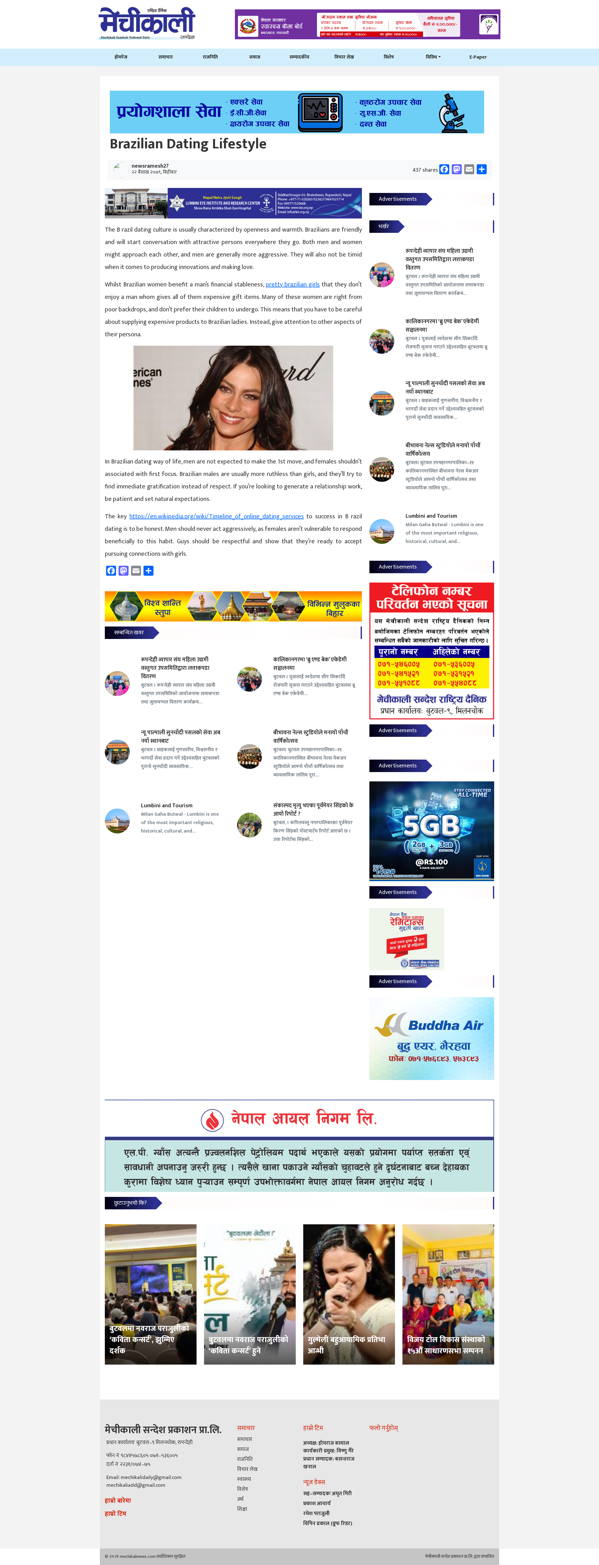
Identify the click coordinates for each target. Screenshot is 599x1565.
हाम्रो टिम (115, 1514)
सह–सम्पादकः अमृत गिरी (327, 1493)
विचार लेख (344, 57)
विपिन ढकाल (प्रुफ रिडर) (327, 1523)
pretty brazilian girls (293, 284)
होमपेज (120, 57)
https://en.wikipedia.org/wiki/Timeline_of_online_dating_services (216, 516)
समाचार (165, 57)
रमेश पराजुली (316, 1513)
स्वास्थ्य (244, 1479)
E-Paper (478, 57)
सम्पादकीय (299, 57)
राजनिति (210, 57)
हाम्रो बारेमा (118, 1500)
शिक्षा (242, 1509)
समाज (254, 57)
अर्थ (240, 1499)
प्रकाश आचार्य (317, 1503)
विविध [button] (431, 57)
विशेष (389, 57)
